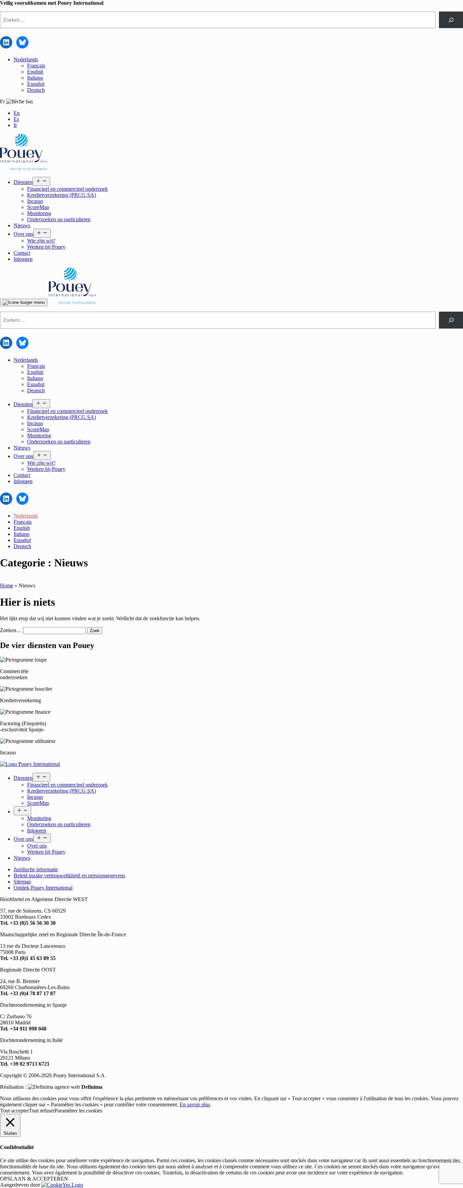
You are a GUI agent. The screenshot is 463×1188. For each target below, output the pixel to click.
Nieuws (22, 225)
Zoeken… (11, 630)
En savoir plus (195, 1104)
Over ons (23, 234)
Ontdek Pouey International (43, 888)
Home (6, 585)
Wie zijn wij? (41, 241)
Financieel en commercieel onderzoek (67, 189)
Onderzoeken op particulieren (58, 219)
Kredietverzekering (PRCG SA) (61, 195)
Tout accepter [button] (14, 1110)
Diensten (23, 182)
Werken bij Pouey (46, 247)
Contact (22, 253)
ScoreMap (38, 207)
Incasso (35, 201)
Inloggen (23, 259)
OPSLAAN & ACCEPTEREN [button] (34, 1179)
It (15, 125)
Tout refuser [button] (42, 1110)
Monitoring (39, 213)
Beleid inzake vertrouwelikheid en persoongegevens (69, 875)
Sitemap (22, 881)
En (17, 113)
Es (16, 119)
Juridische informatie (36, 869)
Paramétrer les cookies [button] (78, 1110)
